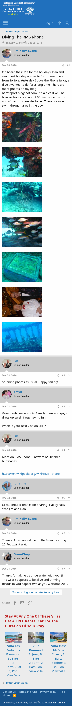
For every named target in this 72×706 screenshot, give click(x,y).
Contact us (9, 691)
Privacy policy (48, 691)
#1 (68, 65)
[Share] (63, 65)
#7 (63, 568)
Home (6, 695)
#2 (63, 375)
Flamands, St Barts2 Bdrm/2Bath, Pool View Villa (13, 660)
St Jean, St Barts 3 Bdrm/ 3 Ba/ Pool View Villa (58, 658)
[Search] (67, 23)
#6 (63, 533)
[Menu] (5, 23)
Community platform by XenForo (34, 702)
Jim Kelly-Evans (14, 42)
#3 (63, 406)
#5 (63, 498)
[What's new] (59, 23)
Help (62, 691)
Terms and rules (28, 691)
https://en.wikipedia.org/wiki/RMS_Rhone (31, 474)
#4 (63, 450)
